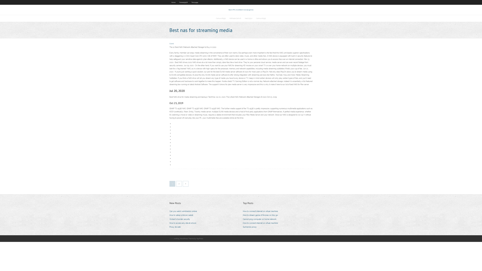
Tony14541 (194, 2)
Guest (171, 44)
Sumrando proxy (250, 227)
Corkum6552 (221, 18)
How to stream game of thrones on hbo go (260, 215)
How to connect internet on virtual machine (260, 211)
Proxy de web (175, 227)
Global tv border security (179, 219)
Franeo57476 (183, 2)
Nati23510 (248, 18)
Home (173, 2)
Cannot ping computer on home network (259, 219)
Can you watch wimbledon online (183, 211)
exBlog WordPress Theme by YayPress (188, 239)
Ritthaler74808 (235, 18)
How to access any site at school (182, 223)
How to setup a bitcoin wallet (181, 215)
